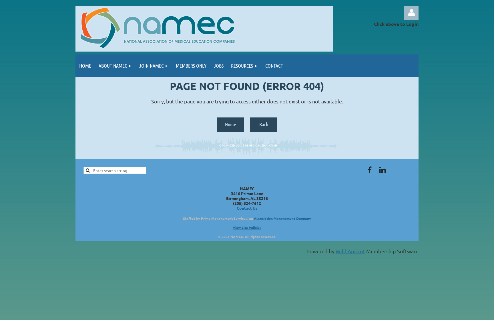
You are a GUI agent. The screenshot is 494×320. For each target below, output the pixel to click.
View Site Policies (247, 227)
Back (263, 124)
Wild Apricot (350, 251)
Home (230, 124)
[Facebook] (370, 170)
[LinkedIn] (383, 170)
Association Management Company (282, 218)
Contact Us (247, 208)
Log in (411, 13)
